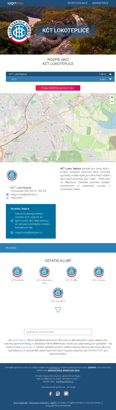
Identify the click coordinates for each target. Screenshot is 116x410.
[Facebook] (50, 393)
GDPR (53, 402)
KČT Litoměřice (58, 301)
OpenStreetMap (105, 161)
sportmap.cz (19, 340)
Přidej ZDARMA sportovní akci (58, 87)
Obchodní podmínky (39, 402)
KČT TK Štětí (71, 280)
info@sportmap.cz (64, 381)
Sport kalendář (21, 402)
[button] (112, 97)
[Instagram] (58, 393)
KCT (59, 79)
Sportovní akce (78, 3)
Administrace (100, 3)
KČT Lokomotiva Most (44, 281)
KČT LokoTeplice (57, 74)
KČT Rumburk (17, 280)
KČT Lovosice (98, 280)
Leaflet (97, 161)
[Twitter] (66, 393)
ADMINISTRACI (95, 350)
